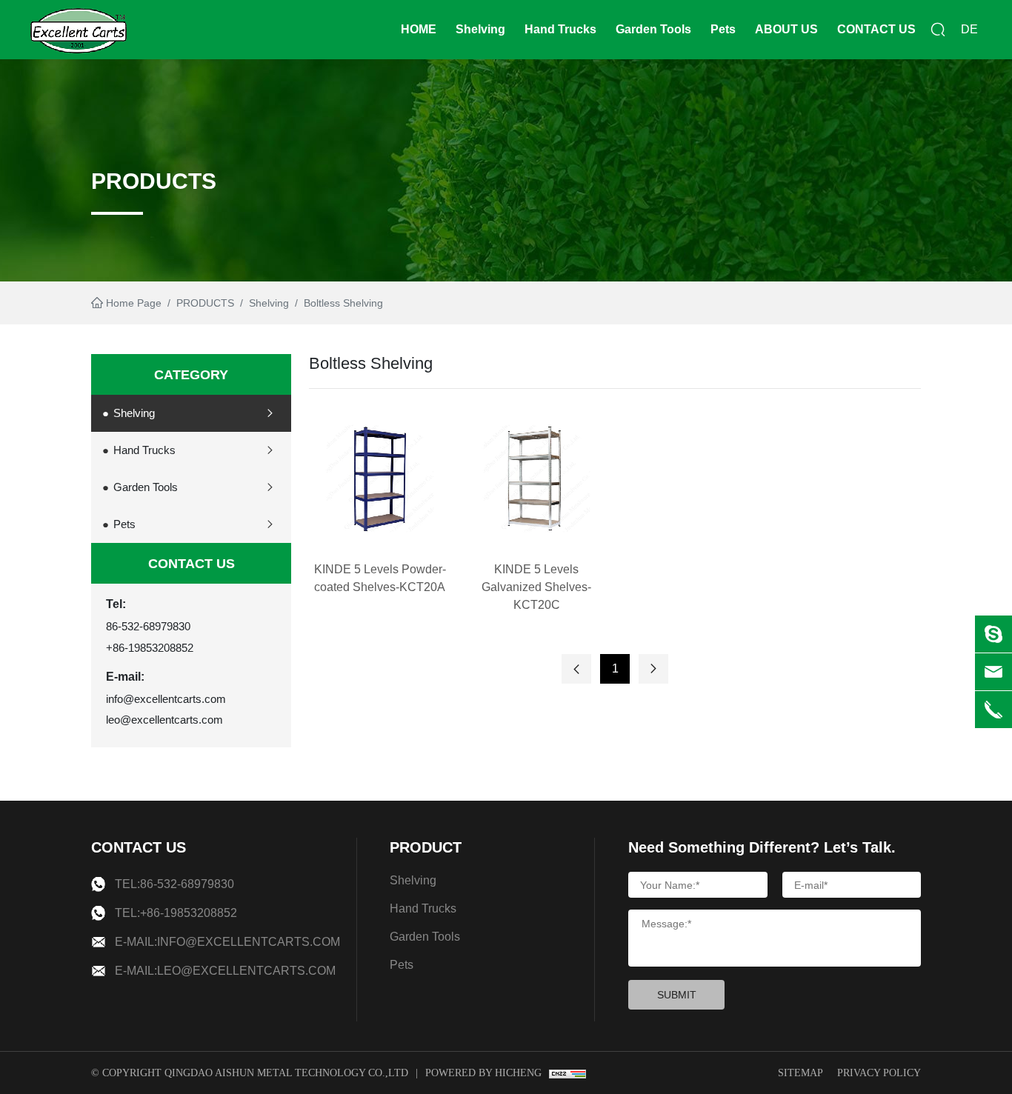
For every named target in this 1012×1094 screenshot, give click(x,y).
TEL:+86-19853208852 (176, 913)
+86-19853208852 (149, 647)
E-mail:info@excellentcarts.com (227, 941)
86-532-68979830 (148, 626)
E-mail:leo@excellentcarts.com (225, 970)
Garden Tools (653, 29)
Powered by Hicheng (483, 1072)
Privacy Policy (879, 1072)
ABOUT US (786, 29)
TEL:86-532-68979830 (174, 884)
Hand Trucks (560, 29)
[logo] (78, 29)
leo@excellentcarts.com (164, 719)
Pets (723, 29)
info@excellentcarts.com (166, 699)
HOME (418, 29)
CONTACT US (876, 29)
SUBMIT (676, 995)
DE (969, 29)
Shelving (480, 29)
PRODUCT (426, 847)
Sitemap (800, 1072)
